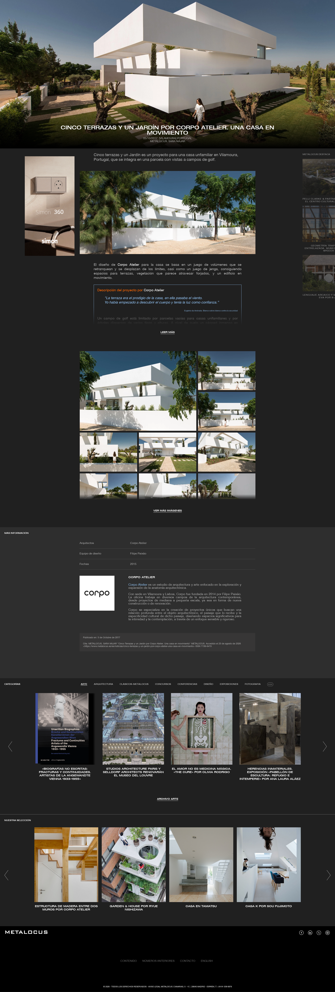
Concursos (163, 684)
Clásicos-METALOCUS (134, 684)
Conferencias (187, 684)
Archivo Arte (167, 799)
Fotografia (253, 684)
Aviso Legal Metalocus (160, 987)
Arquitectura (103, 684)
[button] (10, 746)
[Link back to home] (26, 933)
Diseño (208, 684)
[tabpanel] (167, 747)
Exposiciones (229, 684)
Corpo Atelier (128, 264)
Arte (84, 684)
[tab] (84, 684)
